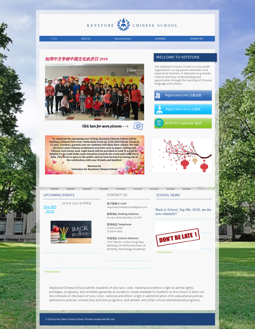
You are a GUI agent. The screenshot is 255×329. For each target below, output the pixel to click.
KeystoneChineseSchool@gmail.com (127, 207)
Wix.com (110, 319)
